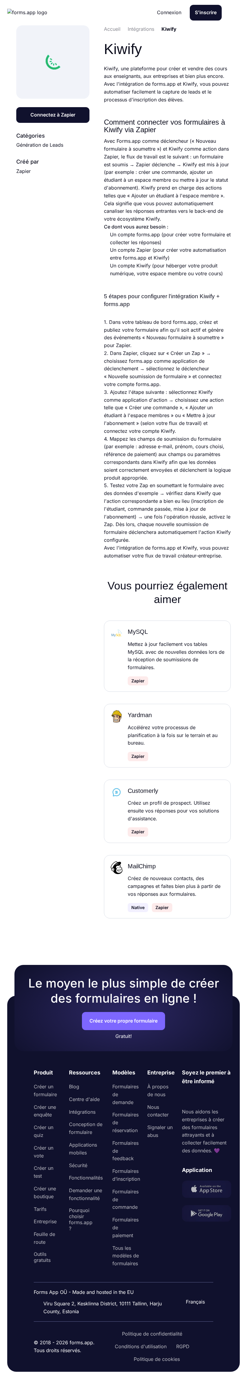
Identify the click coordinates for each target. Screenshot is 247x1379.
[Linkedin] (187, 1096)
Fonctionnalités (86, 1178)
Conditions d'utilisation (141, 1346)
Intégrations (82, 1112)
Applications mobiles (83, 1149)
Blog (74, 1087)
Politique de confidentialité (152, 1334)
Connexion (169, 12)
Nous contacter (158, 1111)
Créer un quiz (43, 1131)
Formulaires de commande (125, 1199)
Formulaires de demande (125, 1094)
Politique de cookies (157, 1359)
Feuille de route (44, 1238)
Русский (197, 1273)
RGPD (182, 1346)
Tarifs (40, 1209)
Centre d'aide (84, 1099)
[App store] (206, 1190)
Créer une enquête (45, 1111)
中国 (193, 1285)
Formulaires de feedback (125, 1151)
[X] (213, 1096)
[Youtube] (226, 1096)
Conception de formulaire (85, 1128)
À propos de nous (157, 1090)
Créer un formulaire (45, 1090)
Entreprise (45, 1221)
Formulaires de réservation (125, 1122)
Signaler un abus (160, 1131)
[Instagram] (200, 1096)
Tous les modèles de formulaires (125, 1256)
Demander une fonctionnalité (85, 1194)
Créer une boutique (45, 1192)
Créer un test (43, 1172)
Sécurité (78, 1165)
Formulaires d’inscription (126, 1175)
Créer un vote (43, 1152)
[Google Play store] (206, 1215)
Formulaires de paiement (125, 1227)
